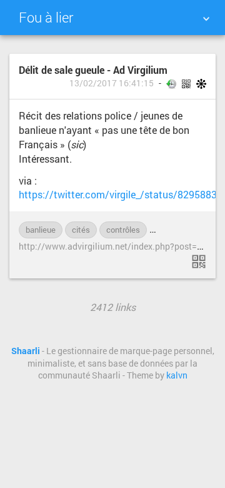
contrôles (123, 230)
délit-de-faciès (182, 230)
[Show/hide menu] (206, 18)
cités (81, 230)
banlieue (41, 230)
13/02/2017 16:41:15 (111, 83)
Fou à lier (46, 17)
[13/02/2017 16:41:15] (198, 261)
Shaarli (25, 351)
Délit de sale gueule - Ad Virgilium (93, 69)
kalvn (177, 375)
